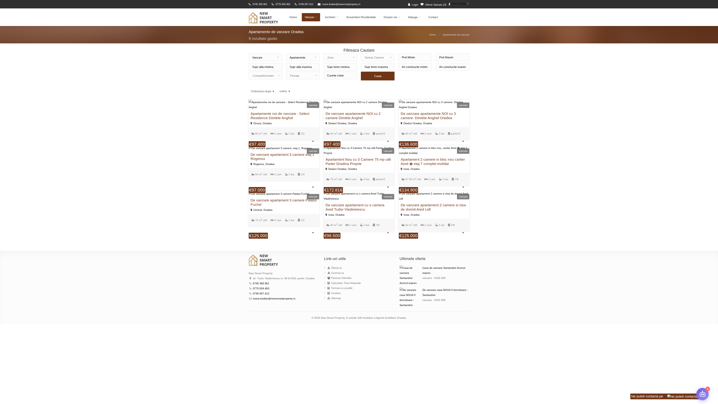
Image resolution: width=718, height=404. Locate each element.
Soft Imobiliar (365, 317)
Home (293, 17)
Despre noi (390, 17)
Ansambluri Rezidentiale (361, 17)
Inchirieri (330, 17)
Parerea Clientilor (341, 277)
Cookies (335, 293)
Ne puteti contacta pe (647, 396)
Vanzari (309, 17)
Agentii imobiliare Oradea (391, 317)
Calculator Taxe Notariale (345, 282)
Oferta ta (336, 267)
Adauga (412, 17)
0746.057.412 (306, 4)
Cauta (377, 76)
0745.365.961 (260, 4)
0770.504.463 (283, 4)
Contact (433, 17)
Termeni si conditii (341, 288)
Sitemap (335, 298)
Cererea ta (337, 272)
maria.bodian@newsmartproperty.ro (341, 4)
